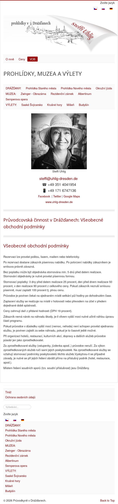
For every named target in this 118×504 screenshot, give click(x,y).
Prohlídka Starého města (41, 88)
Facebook (44, 196)
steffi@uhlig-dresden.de (59, 178)
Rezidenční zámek (62, 94)
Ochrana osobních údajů (20, 397)
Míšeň (70, 105)
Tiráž (8, 392)
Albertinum (84, 94)
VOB (32, 59)
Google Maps (71, 196)
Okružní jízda (104, 88)
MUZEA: (11, 94)
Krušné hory (54, 105)
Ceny (22, 59)
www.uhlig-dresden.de (59, 202)
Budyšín (84, 105)
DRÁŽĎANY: (13, 88)
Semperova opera (17, 99)
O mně (10, 59)
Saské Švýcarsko (32, 105)
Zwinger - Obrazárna (33, 94)
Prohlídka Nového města (76, 88)
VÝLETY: (11, 105)
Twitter (57, 196)
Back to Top (107, 500)
